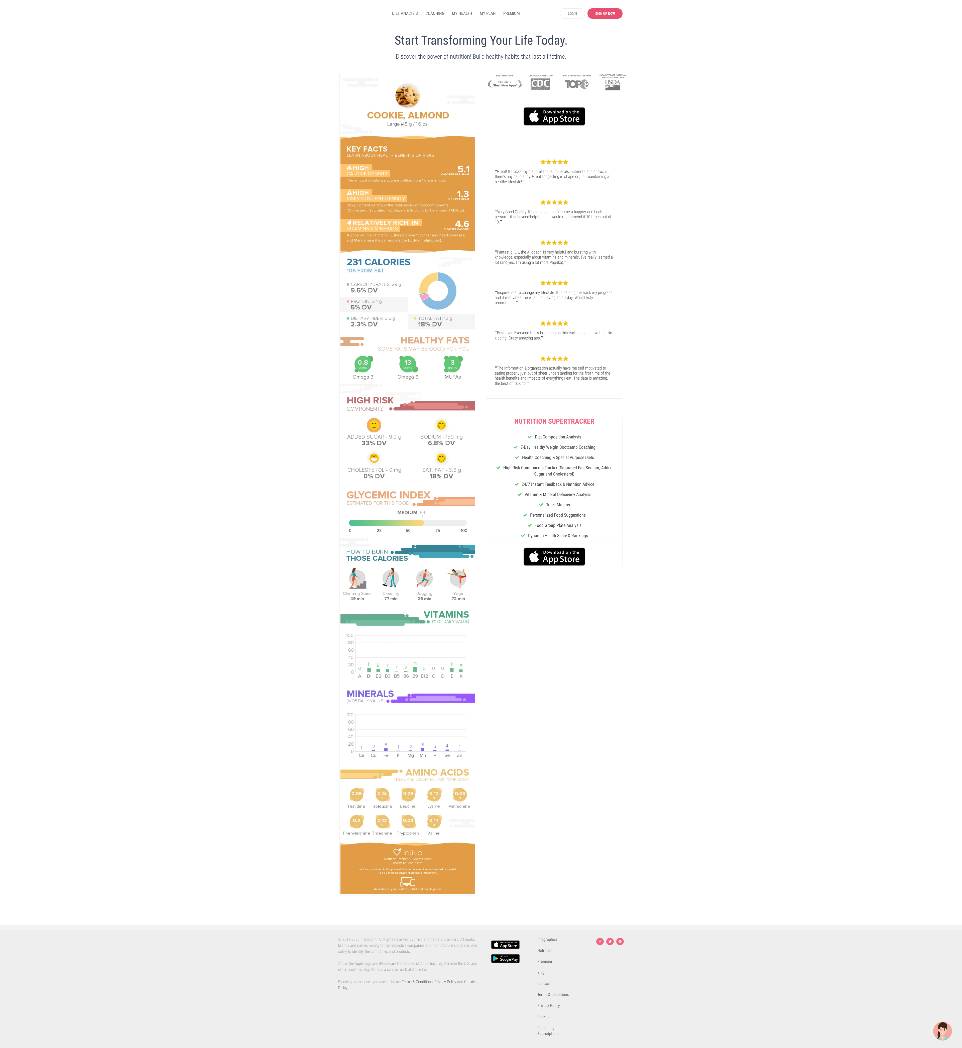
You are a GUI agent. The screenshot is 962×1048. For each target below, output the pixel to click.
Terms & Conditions (417, 981)
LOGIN (572, 14)
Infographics (547, 939)
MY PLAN (488, 13)
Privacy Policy (445, 981)
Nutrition (544, 950)
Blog (541, 972)
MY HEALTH (462, 13)
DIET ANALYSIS (405, 13)
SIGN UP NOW (605, 14)
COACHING (434, 13)
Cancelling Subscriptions (548, 1030)
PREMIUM (511, 13)
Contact (543, 983)
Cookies (543, 1016)
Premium (544, 961)
